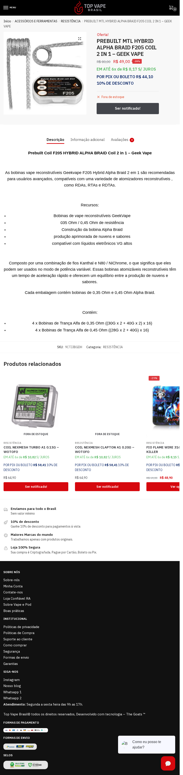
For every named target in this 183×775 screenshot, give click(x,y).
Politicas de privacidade (21, 627)
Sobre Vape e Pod (17, 604)
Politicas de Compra (18, 633)
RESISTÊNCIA (71, 21)
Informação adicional (88, 139)
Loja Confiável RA (17, 598)
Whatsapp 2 (12, 698)
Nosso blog (12, 686)
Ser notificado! (36, 487)
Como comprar (15, 645)
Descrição (55, 139)
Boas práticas (13, 611)
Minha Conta (13, 586)
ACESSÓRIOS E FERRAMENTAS (36, 21)
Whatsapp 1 (12, 692)
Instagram (11, 680)
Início (7, 21)
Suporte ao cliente (17, 639)
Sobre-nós (11, 580)
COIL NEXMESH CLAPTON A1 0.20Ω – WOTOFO (104, 449)
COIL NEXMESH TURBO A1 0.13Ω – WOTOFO (31, 449)
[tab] (55, 136)
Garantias (10, 664)
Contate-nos (13, 592)
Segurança (11, 651)
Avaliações (119, 139)
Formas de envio (16, 657)
